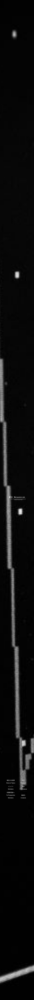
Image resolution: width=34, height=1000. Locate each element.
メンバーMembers (10, 788)
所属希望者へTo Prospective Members (10, 795)
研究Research (23, 782)
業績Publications (23, 788)
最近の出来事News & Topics (10, 782)
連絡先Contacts (23, 796)
